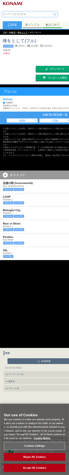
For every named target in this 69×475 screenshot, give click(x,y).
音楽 (14, 24)
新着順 (22, 120)
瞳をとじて (22, 32)
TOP (5, 32)
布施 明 (12, 32)
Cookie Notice (42, 438)
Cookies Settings (34, 445)
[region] (34, 439)
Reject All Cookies (34, 456)
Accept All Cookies (34, 467)
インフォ (34, 24)
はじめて (54, 24)
